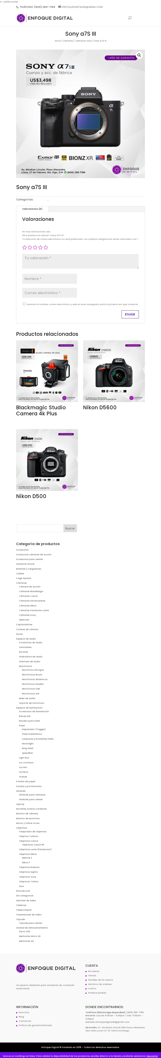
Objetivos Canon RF (33, 844)
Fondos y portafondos (29, 786)
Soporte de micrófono (31, 703)
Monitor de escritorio (28, 818)
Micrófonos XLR (30, 693)
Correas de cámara (27, 629)
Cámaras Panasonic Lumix (34, 610)
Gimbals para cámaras (32, 794)
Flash (22, 725)
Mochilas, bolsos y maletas (31, 808)
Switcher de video (26, 900)
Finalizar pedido (97, 992)
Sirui (21, 886)
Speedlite (27, 753)
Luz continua (26, 762)
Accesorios (22, 549)
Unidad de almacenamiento (32, 927)
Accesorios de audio (30, 642)
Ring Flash (27, 748)
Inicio (58, 40)
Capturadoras (24, 624)
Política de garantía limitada (35, 1025)
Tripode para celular (30, 923)
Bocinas (23, 651)
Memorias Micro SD (30, 936)
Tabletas (21, 905)
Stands (23, 776)
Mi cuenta (93, 971)
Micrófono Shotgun (33, 669)
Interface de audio (29, 661)
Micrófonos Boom (32, 674)
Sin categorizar (24, 895)
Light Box (24, 757)
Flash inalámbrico (32, 734)
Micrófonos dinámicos (35, 679)
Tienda (92, 975)
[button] (139, 55)
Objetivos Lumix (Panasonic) (35, 849)
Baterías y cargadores (28, 568)
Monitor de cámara (27, 813)
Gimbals (21, 791)
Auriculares (25, 647)
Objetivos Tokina (28, 881)
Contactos (25, 1021)
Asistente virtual (25, 563)
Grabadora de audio (31, 656)
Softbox (23, 772)
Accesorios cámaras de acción (33, 554)
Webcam (24, 619)
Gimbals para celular (31, 799)
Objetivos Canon (28, 840)
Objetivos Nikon (28, 854)
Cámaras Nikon (28, 605)
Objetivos (21, 827)
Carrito (92, 988)
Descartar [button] (152, 1056)
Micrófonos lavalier (33, 684)
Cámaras (68, 40)
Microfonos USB (31, 688)
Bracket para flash (29, 720)
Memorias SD (26, 941)
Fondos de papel (25, 781)
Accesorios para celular (29, 559)
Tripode (20, 919)
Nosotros (24, 1012)
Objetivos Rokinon (29, 867)
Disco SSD (24, 931)
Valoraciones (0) (32, 208)
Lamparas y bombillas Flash (38, 738)
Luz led (23, 767)
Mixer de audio (27, 698)
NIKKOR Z (27, 857)
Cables (20, 573)
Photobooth (23, 890)
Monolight (28, 743)
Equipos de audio (26, 638)
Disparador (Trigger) (34, 729)
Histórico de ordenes (100, 984)
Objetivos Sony (27, 876)
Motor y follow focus (27, 823)
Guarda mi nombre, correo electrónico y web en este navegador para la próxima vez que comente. (82, 304)
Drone (19, 634)
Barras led (24, 716)
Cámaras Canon (28, 596)
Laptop (20, 804)
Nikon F (26, 862)
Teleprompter (24, 909)
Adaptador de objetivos (33, 831)
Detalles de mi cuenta (100, 979)
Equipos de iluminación (29, 707)
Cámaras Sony (83, 40)
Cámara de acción (29, 586)
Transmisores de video (29, 914)
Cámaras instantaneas (32, 600)
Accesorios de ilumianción (34, 711)
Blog (21, 1016)
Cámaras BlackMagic (31, 591)
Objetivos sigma (28, 871)
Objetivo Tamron (28, 836)
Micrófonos (25, 666)
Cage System (23, 578)
